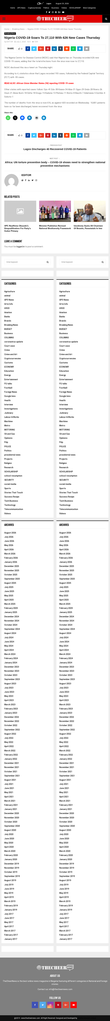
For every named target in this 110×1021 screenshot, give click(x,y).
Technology (9, 505)
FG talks (8, 383)
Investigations (11, 409)
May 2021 (8, 792)
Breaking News (10, 33)
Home (12, 8)
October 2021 (10, 771)
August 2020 (10, 830)
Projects (8, 459)
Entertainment (11, 379)
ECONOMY (9, 367)
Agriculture (9, 291)
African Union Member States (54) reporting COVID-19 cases (45, 83)
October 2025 (10, 575)
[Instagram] (50, 1005)
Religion (8, 463)
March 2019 (9, 901)
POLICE (7, 446)
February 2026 (11, 558)
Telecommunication (13, 509)
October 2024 (10, 625)
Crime (7, 350)
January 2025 (10, 612)
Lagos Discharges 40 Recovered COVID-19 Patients (55, 149)
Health (7, 400)
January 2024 (10, 662)
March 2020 (9, 851)
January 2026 (10, 562)
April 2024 (9, 650)
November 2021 (11, 767)
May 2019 (8, 893)
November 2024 (11, 621)
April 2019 (9, 897)
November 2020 (11, 817)
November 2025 (11, 570)
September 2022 (12, 730)
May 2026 (8, 545)
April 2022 (9, 746)
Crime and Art (10, 354)
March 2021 (9, 801)
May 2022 (8, 742)
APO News (21, 8)
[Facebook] (35, 1005)
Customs (8, 363)
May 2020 (8, 843)
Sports (7, 488)
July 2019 (8, 885)
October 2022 (10, 725)
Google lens (10, 396)
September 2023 (12, 679)
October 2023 (10, 675)
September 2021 (12, 776)
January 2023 (10, 713)
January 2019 (10, 910)
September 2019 (12, 876)
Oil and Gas (9, 434)
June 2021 (9, 788)
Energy (7, 375)
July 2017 (8, 914)
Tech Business (11, 501)
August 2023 (10, 683)
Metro (7, 425)
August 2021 (10, 780)
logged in (20, 246)
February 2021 (11, 805)
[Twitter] (43, 1005)
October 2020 (10, 822)
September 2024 (12, 629)
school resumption (13, 476)
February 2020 (11, 855)
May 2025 (8, 595)
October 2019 (10, 872)
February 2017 (11, 935)
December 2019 (11, 864)
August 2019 (10, 880)
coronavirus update (13, 342)
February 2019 (11, 905)
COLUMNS (9, 337)
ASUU (6, 308)
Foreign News (10, 392)
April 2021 (9, 797)
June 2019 (9, 889)
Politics (46, 8)
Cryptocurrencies (34, 8)
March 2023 (9, 704)
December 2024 (11, 616)
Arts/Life (8, 304)
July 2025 (8, 587)
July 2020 (8, 834)
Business (55, 8)
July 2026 (8, 537)
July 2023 (8, 688)
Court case (9, 346)
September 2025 (12, 579)
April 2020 (9, 847)
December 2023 (11, 667)
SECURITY (9, 480)
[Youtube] (73, 1005)
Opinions (8, 438)
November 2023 (11, 671)
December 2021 (11, 763)
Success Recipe (11, 497)
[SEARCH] (48, 262)
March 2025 (9, 604)
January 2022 (10, 759)
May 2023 (8, 696)
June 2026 (9, 541)
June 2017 (9, 918)
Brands (7, 321)
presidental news (12, 455)
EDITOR (10, 42)
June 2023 (9, 692)
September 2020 (12, 826)
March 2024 (9, 654)
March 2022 (9, 750)
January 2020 (10, 859)
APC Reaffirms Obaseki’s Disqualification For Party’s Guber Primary (17, 228)
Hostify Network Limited (86, 1018)
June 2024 (9, 642)
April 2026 (9, 549)
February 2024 (11, 658)
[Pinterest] (58, 1005)
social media (10, 484)
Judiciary (8, 413)
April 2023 (9, 700)
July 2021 (8, 784)
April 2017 (9, 926)
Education (9, 371)
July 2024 (8, 637)
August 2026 (10, 533)
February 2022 (11, 755)
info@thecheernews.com (60, 989)
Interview (8, 404)
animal (7, 296)
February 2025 (11, 608)
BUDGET (8, 329)
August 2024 (10, 633)
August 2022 (10, 734)
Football (8, 388)
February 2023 (11, 709)
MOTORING (9, 430)
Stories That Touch (13, 492)
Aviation (8, 312)
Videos (64, 8)
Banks (7, 316)
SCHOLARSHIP (75, 8)
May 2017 (8, 922)
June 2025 (9, 591)
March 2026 (9, 554)
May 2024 (8, 646)
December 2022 (11, 717)
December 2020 (11, 813)
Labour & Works (11, 417)
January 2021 (10, 809)
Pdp (6, 442)
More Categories (89, 8)
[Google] (66, 1005)
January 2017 (10, 939)
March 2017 (9, 931)
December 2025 (11, 566)
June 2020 (9, 838)
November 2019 (11, 868)
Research (8, 467)
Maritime (8, 421)
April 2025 (9, 600)
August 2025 (10, 583)
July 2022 (8, 738)
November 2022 (11, 721)
